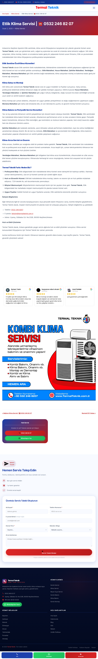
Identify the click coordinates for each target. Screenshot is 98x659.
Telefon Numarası (56, 507)
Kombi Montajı (55, 601)
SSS (52, 625)
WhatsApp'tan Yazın (13, 604)
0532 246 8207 (17, 210)
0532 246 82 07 (26, 433)
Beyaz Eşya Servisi (57, 592)
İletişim (53, 629)
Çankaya (5, 619)
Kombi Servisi (55, 585)
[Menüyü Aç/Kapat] (94, 8)
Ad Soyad (9, 507)
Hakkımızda (54, 619)
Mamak (4, 622)
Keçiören (5, 615)
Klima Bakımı (55, 598)
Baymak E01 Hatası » (89, 413)
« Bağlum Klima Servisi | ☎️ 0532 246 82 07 (17, 413)
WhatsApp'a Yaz (26, 438)
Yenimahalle (6, 632)
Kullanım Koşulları (85, 647)
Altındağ (5, 639)
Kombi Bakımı (55, 595)
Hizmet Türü (10, 526)
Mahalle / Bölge (55, 526)
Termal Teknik (11, 647)
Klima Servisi (20, 29)
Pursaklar (5, 635)
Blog (52, 622)
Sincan (4, 629)
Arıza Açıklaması (11, 535)
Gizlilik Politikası (56, 632)
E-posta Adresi (15, 516)
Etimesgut (5, 625)
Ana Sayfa (54, 615)
